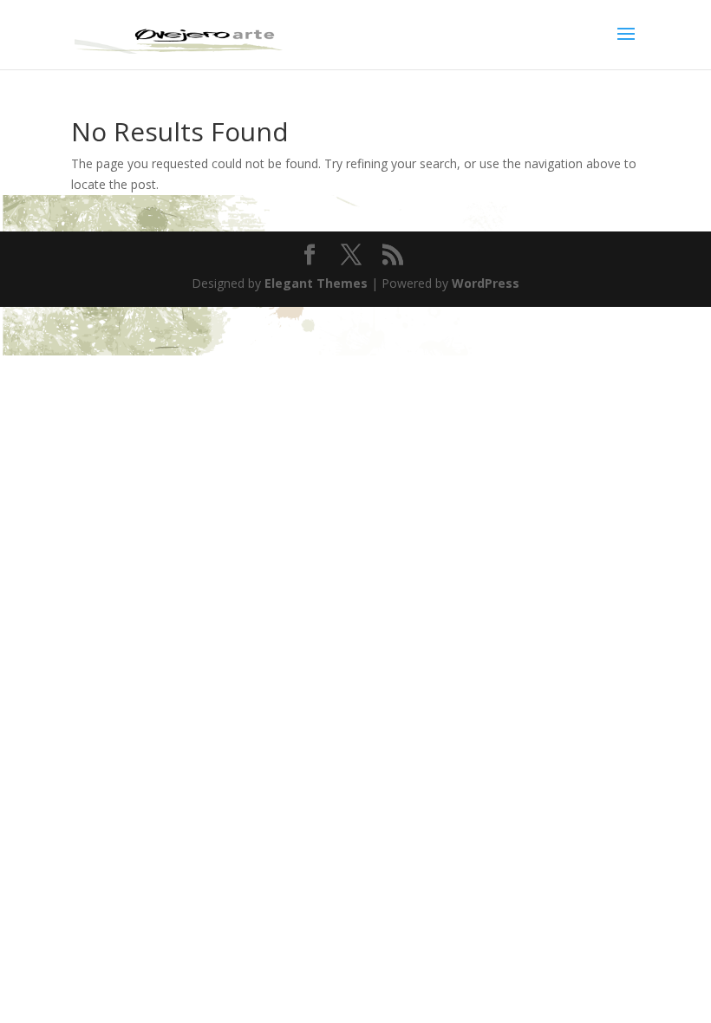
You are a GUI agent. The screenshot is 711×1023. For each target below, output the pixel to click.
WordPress (485, 283)
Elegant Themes (316, 283)
